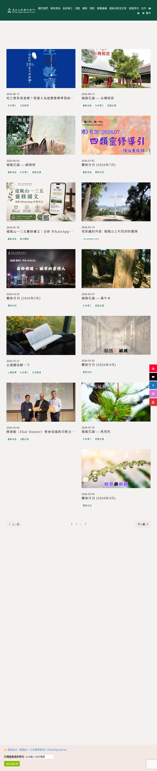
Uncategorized (91, 238)
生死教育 (24, 105)
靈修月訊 (99, 172)
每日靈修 (24, 238)
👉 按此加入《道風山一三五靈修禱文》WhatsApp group (35, 749)
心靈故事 (12, 372)
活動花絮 (24, 439)
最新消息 (87, 105)
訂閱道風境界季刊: (14, 756)
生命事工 (12, 105)
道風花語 (111, 105)
